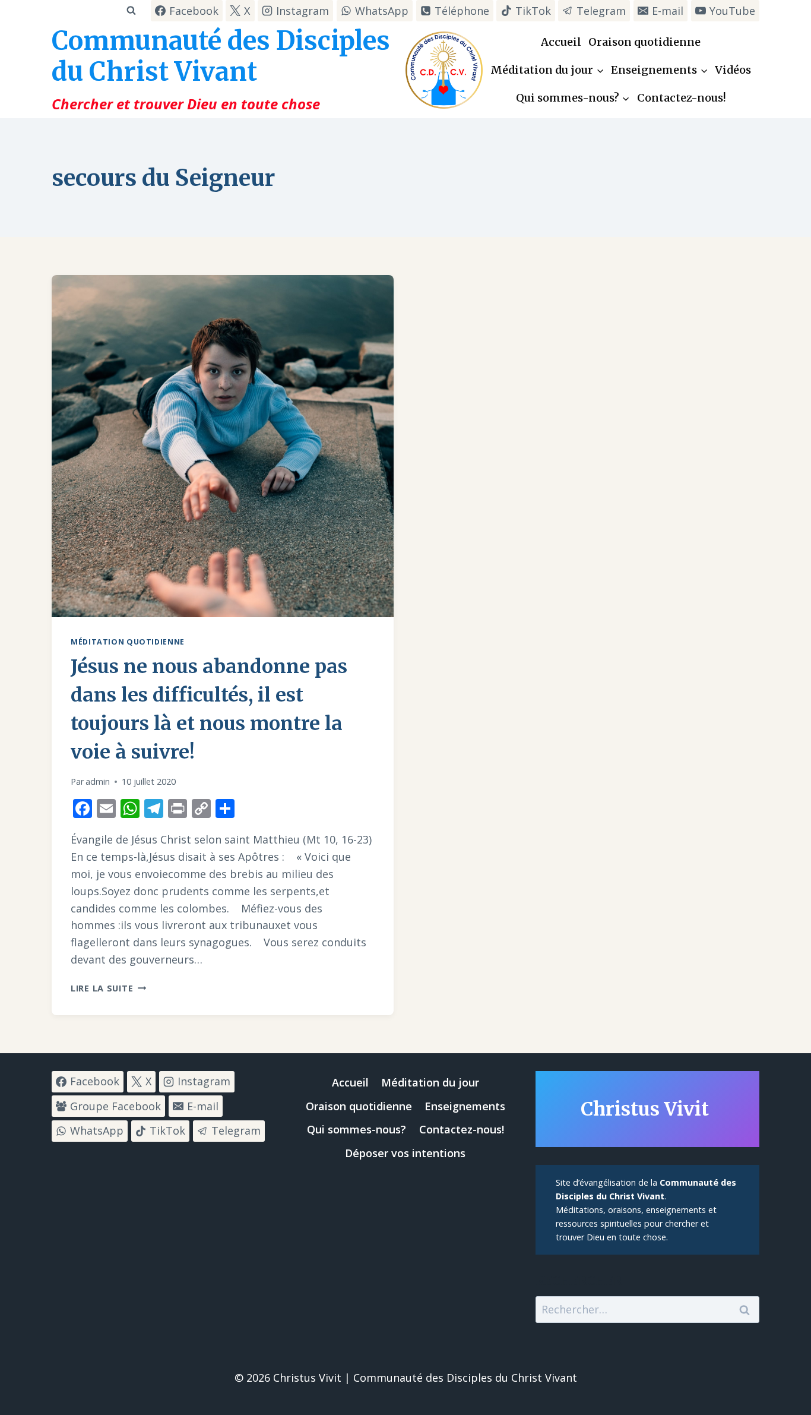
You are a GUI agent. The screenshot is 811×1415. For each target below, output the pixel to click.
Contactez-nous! (681, 98)
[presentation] (223, 446)
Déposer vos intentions (405, 1153)
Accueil (561, 42)
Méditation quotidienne (128, 642)
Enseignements (464, 1106)
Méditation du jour (430, 1082)
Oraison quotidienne (644, 42)
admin (97, 781)
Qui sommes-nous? (356, 1129)
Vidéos (733, 70)
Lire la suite (108, 988)
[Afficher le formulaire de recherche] (131, 10)
